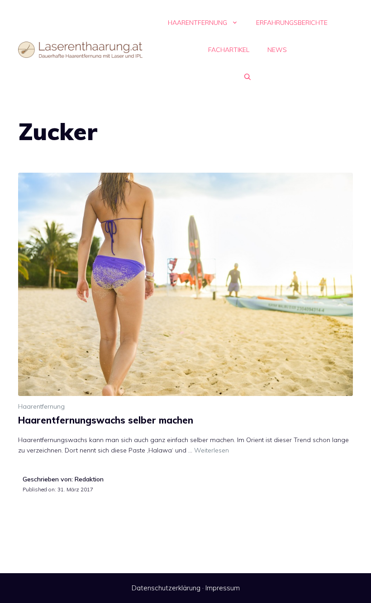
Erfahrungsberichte (292, 23)
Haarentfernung (197, 23)
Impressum (222, 588)
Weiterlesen (211, 450)
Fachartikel (228, 50)
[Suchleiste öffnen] (247, 76)
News (277, 50)
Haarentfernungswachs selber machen (105, 420)
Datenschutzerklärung (166, 588)
